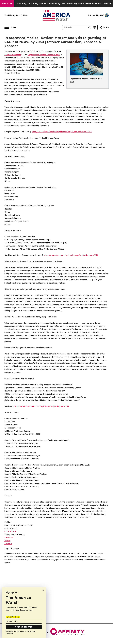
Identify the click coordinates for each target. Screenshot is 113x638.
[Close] (43, 590)
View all (107, 3)
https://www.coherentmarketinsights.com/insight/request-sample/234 (62, 132)
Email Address (13, 617)
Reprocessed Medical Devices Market (44, 55)
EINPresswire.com (13, 55)
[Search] (89, 27)
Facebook (8, 537)
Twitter (7, 541)
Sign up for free (23, 626)
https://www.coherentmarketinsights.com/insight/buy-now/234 (71, 255)
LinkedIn (8, 544)
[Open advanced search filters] (94, 27)
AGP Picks (7, 3)
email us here (10, 531)
